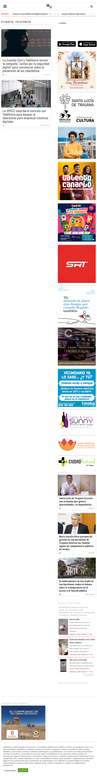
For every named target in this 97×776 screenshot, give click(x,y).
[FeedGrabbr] (77, 674)
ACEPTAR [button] (23, 770)
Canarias (46, 74)
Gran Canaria (45, 125)
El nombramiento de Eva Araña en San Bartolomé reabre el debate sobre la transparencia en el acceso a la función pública (76, 585)
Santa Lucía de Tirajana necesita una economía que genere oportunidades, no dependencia (76, 501)
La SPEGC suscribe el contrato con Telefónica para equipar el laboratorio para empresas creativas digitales (25, 116)
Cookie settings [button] (10, 770)
